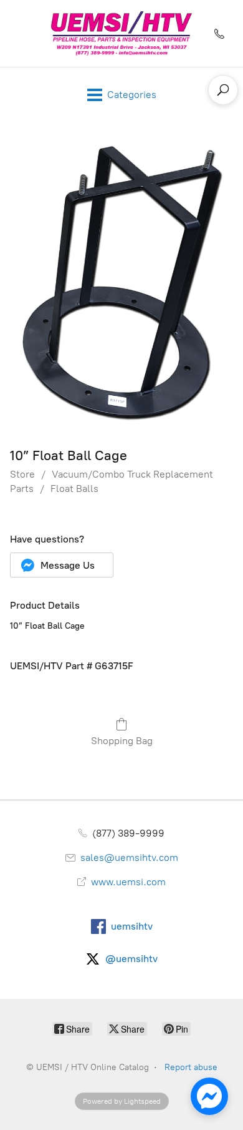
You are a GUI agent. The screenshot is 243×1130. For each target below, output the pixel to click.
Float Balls (74, 488)
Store (22, 474)
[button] (61, 565)
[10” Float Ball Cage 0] (121, 281)
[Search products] (223, 89)
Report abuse (190, 1067)
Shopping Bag (122, 741)
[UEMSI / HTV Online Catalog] (121, 33)
